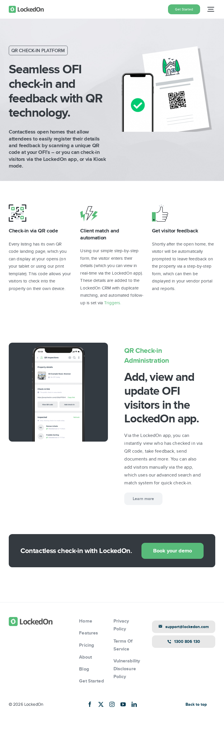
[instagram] (112, 704)
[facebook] (89, 704)
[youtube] (123, 704)
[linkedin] (134, 704)
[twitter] (101, 704)
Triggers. (112, 303)
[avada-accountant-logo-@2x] (26, 8)
